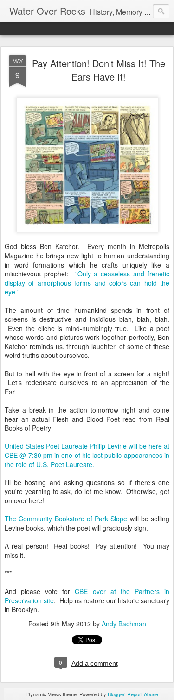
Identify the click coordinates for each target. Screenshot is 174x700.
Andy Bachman (124, 623)
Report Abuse (142, 694)
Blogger (116, 694)
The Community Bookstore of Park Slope (66, 518)
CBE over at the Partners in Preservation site (87, 596)
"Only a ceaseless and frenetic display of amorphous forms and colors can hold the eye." (87, 282)
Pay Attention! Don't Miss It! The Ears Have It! (98, 69)
